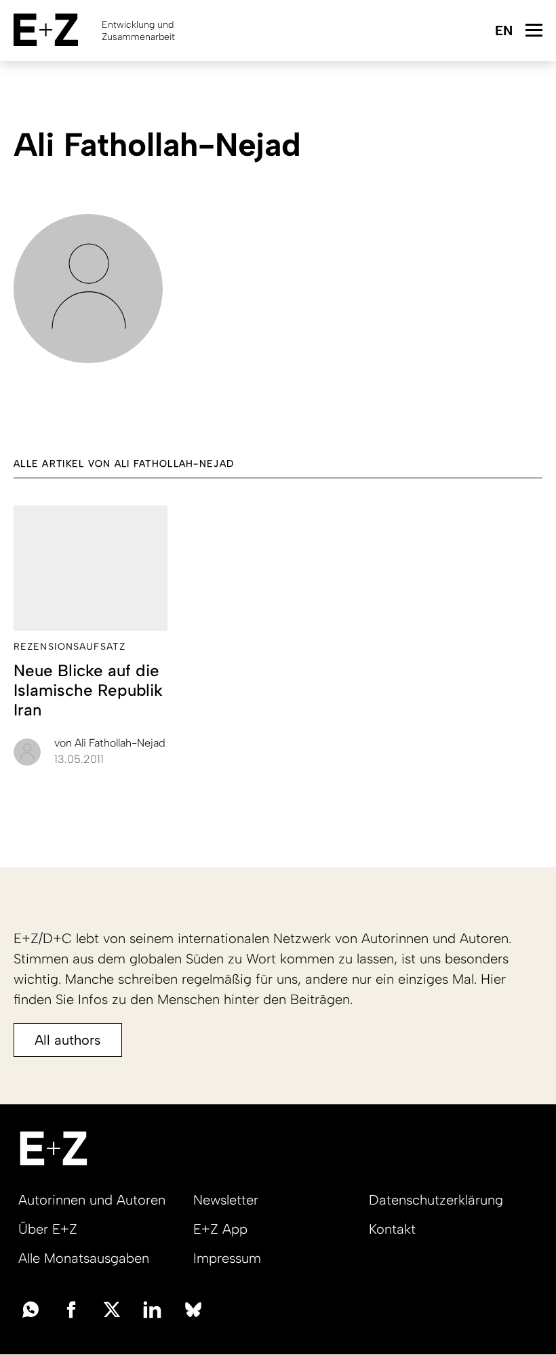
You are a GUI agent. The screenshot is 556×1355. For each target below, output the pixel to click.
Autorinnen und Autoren (91, 1200)
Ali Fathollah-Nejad (109, 742)
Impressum (227, 1258)
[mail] (30, 1308)
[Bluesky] (193, 1308)
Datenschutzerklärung (436, 1200)
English (503, 31)
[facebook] (71, 1308)
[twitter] (112, 1308)
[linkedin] (153, 1308)
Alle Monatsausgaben (83, 1258)
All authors (68, 1040)
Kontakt (392, 1229)
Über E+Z (47, 1229)
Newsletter (225, 1200)
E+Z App (220, 1229)
